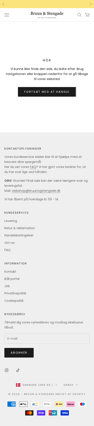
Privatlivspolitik (15, 293)
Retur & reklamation (19, 228)
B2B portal (11, 279)
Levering (10, 221)
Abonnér (19, 353)
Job (7, 286)
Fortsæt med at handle (47, 92)
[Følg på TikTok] (18, 370)
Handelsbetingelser (18, 235)
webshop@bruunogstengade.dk (36, 191)
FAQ (33, 167)
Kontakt (10, 271)
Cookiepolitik (14, 301)
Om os (9, 243)
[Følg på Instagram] (6, 370)
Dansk (69, 385)
